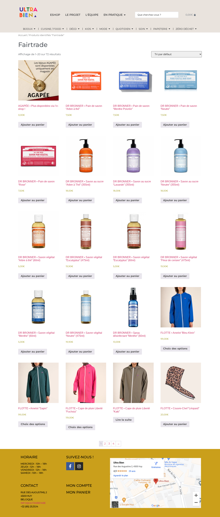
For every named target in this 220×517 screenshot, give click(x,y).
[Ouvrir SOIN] (147, 29)
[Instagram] (79, 466)
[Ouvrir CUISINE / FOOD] (63, 29)
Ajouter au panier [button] (32, 124)
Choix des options (175, 348)
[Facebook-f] (70, 466)
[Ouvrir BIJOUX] (34, 29)
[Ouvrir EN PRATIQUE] (124, 15)
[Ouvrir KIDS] (93, 29)
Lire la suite (124, 419)
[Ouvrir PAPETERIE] (169, 29)
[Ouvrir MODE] (109, 29)
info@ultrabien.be (33, 502)
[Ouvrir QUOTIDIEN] (132, 29)
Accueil (22, 35)
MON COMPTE (79, 485)
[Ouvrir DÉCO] (78, 29)
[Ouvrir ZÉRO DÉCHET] (196, 29)
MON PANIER (78, 492)
